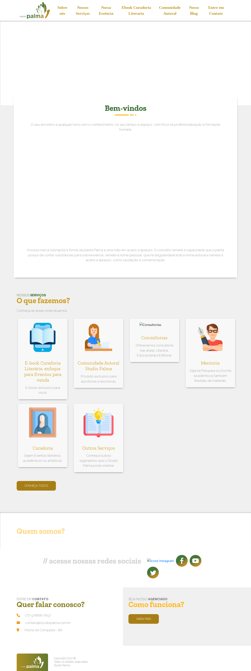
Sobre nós (62, 10)
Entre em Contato (216, 10)
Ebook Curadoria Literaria (136, 10)
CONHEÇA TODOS (36, 485)
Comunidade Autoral (170, 10)
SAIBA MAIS (143, 618)
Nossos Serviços (83, 10)
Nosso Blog (194, 10)
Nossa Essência (106, 10)
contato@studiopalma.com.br (48, 623)
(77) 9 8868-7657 (38, 615)
